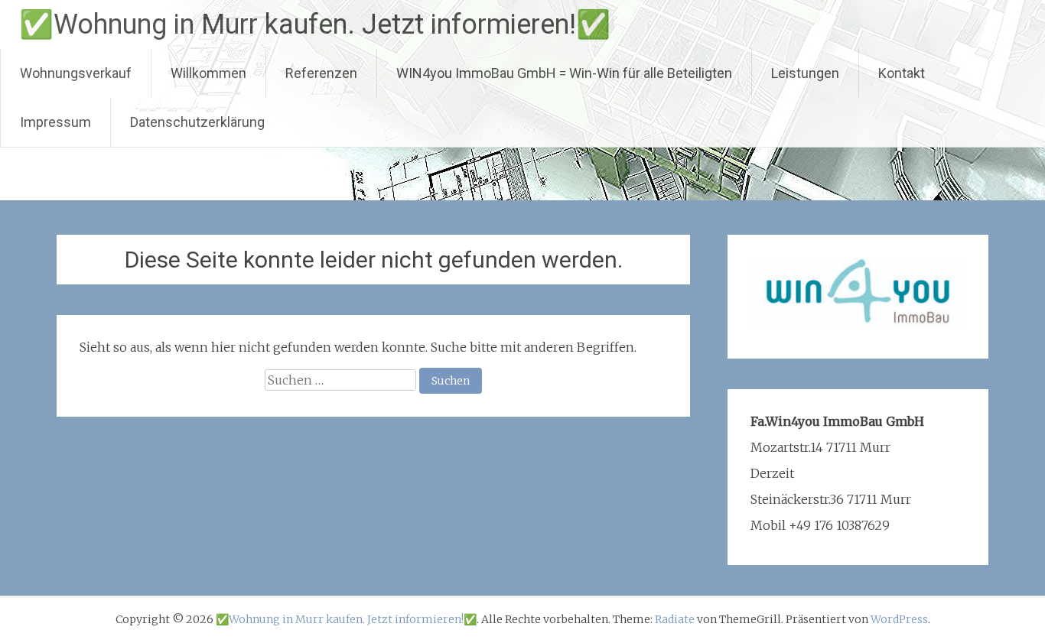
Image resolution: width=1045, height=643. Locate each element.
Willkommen (208, 73)
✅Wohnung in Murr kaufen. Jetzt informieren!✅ (314, 24)
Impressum (55, 122)
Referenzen (321, 73)
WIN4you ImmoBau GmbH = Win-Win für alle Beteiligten (564, 73)
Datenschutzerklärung (197, 122)
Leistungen (805, 73)
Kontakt (901, 73)
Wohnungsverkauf (76, 73)
